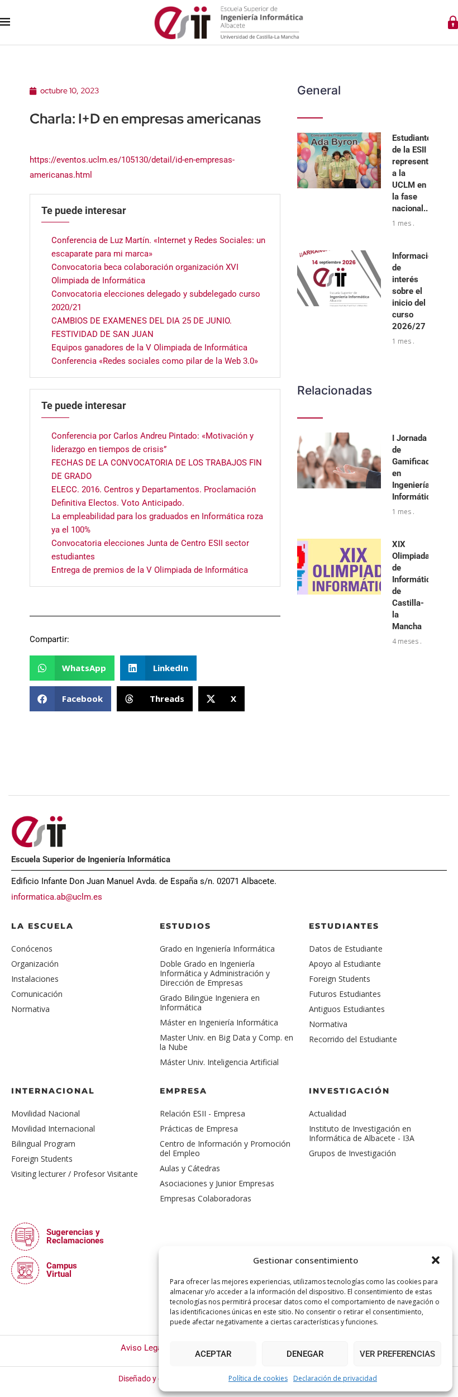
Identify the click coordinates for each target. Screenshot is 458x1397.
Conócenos (32, 948)
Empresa (183, 1091)
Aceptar (213, 1354)
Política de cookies (258, 1378)
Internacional (53, 1091)
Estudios (185, 926)
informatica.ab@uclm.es (56, 897)
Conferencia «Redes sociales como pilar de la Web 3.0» (154, 361)
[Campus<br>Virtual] (25, 1270)
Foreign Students (339, 978)
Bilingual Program (43, 1143)
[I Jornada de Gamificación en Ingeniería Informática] (339, 460)
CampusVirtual (61, 1270)
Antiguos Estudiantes (347, 1009)
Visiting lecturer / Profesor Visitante (74, 1174)
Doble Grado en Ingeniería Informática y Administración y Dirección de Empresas (215, 973)
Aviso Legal (142, 1348)
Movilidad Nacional (45, 1113)
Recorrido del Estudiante (353, 1039)
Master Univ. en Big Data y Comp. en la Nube (226, 1042)
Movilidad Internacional (53, 1128)
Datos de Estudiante (346, 948)
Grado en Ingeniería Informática (217, 948)
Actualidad (327, 1113)
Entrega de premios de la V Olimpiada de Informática (149, 570)
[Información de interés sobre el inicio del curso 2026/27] (339, 278)
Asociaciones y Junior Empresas (217, 1183)
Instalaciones (35, 978)
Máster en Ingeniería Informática (219, 1022)
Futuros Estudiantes (345, 994)
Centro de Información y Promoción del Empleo (225, 1148)
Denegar (305, 1354)
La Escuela (42, 926)
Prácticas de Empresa (199, 1128)
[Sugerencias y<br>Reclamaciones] (25, 1237)
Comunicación (37, 994)
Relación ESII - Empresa (202, 1113)
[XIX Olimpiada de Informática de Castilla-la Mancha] (339, 567)
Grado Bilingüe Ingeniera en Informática (210, 1002)
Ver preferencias (397, 1354)
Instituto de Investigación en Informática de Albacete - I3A (361, 1133)
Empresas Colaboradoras (205, 1198)
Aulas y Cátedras (190, 1168)
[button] (435, 1260)
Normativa (30, 1009)
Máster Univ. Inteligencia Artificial (219, 1062)
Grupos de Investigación (352, 1153)
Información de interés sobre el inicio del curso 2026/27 (414, 291)
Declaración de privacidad (335, 1378)
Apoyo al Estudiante (345, 963)
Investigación (349, 1091)
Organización (35, 963)
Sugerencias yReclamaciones (75, 1236)
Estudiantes (344, 926)
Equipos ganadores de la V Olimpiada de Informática (149, 348)
